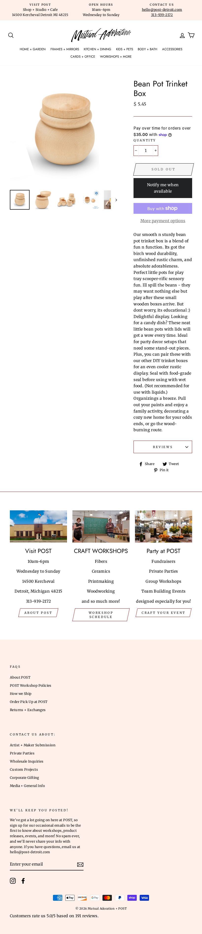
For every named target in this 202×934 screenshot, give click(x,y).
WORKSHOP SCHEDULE (101, 615)
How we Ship (20, 694)
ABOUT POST (38, 613)
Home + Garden (33, 49)
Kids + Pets (124, 49)
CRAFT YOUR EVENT (163, 613)
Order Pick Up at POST (28, 702)
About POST (20, 677)
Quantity (145, 140)
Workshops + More (116, 56)
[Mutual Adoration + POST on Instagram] (13, 881)
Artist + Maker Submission (32, 745)
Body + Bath (147, 49)
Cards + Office (82, 56)
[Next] (114, 200)
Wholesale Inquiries (27, 761)
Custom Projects (24, 769)
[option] (40, 10)
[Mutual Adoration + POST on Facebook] (23, 881)
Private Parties (22, 753)
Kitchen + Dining (97, 49)
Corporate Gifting (24, 778)
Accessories (172, 49)
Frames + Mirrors (64, 49)
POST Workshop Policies (30, 686)
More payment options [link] (162, 220)
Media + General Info (27, 786)
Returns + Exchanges (28, 710)
